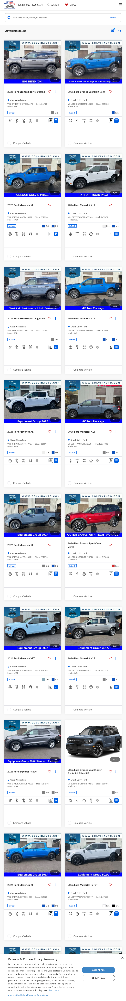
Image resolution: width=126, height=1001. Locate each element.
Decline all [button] (98, 978)
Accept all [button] (98, 970)
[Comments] (51, 120)
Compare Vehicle (22, 143)
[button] (58, 62)
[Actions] (55, 92)
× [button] (122, 958)
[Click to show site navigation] (121, 5)
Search (113, 17)
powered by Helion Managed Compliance (28, 994)
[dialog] (63, 977)
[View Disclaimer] (37, 120)
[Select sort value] (118, 31)
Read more (54, 990)
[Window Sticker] (56, 120)
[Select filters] (113, 31)
